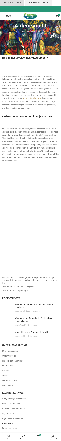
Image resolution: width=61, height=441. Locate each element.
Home (25, 32)
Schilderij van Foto (10, 381)
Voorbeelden (7, 366)
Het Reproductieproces (12, 361)
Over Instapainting (10, 351)
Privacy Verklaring (9, 428)
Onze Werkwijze (9, 356)
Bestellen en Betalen (11, 404)
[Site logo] (30, 16)
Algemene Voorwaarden (12, 419)
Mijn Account (8, 414)
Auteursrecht (8, 424)
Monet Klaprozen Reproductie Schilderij (32, 332)
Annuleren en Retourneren (13, 409)
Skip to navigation (12, 3)
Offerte (5, 376)
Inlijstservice (7, 386)
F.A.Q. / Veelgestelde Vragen (14, 399)
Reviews (5, 371)
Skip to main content (38, 3)
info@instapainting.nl (32, 98)
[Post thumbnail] (7, 308)
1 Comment (36, 311)
